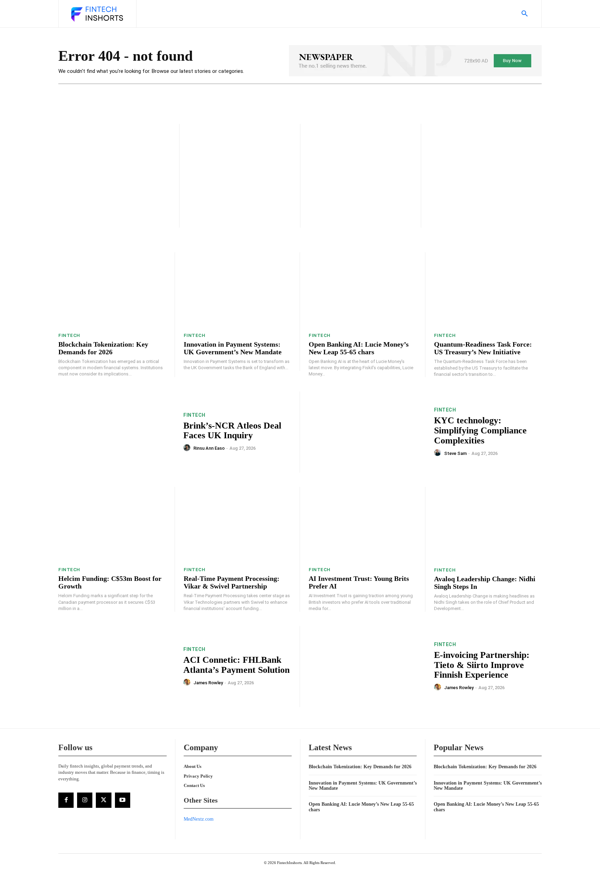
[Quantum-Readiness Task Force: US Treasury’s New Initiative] (488, 290)
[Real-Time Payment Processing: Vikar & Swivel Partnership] (237, 524)
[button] (524, 14)
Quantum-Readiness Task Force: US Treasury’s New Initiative (483, 348)
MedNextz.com (199, 819)
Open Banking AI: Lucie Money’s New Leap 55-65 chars (359, 348)
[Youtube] (122, 800)
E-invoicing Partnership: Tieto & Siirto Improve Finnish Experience (482, 665)
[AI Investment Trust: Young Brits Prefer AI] (362, 524)
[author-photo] (187, 448)
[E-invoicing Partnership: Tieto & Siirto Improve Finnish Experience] (367, 667)
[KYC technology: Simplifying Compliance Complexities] (367, 432)
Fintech (69, 335)
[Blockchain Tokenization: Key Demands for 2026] (112, 290)
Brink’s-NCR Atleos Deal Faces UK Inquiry (232, 431)
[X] (103, 800)
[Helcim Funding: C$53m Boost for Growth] (112, 524)
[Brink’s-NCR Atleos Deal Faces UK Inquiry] (116, 432)
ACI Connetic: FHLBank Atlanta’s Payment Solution (236, 665)
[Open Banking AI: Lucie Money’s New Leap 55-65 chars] (362, 290)
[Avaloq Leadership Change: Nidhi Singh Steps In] (488, 524)
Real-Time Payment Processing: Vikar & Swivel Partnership (232, 582)
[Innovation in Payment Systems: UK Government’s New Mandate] (237, 290)
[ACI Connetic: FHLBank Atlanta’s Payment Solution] (116, 667)
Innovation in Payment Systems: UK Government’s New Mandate (233, 348)
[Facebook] (66, 800)
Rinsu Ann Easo (209, 448)
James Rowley (208, 682)
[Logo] (96, 14)
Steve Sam (455, 453)
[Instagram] (84, 800)
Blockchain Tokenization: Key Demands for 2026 (103, 348)
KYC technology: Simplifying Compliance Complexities (480, 430)
